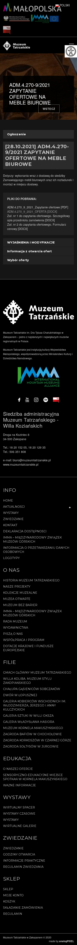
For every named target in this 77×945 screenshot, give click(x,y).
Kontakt (10, 525)
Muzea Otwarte (16, 599)
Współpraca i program (23, 640)
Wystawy (11, 513)
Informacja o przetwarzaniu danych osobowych (36, 550)
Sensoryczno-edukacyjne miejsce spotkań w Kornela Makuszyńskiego (35, 777)
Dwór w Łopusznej (20, 695)
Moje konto (13, 895)
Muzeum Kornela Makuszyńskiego (33, 728)
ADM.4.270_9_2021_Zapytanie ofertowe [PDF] (37, 207)
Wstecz (49, 109)
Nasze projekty (16, 586)
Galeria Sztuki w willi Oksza (28, 716)
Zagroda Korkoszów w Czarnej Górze (37, 740)
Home (8, 500)
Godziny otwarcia (19, 854)
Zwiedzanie (13, 519)
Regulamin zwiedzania (23, 867)
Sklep (8, 889)
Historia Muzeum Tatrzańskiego (31, 580)
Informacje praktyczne (24, 860)
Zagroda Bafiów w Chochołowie (32, 734)
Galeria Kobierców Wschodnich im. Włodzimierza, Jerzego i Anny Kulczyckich (34, 705)
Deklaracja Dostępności (25, 531)
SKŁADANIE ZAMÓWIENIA (23, 907)
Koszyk (9, 901)
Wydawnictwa (15, 627)
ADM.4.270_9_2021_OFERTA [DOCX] (32, 211)
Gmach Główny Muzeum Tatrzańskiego (37, 672)
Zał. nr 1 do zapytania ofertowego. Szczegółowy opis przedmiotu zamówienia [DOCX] (38, 218)
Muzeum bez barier (20, 605)
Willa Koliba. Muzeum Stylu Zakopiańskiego (27, 681)
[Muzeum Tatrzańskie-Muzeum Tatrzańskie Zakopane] (16, 45)
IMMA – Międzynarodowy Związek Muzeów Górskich (32, 539)
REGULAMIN (12, 914)
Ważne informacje (19, 785)
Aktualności (14, 507)
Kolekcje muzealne (20, 593)
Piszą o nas (13, 634)
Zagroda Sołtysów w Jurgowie (31, 746)
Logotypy (11, 558)
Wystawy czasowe (19, 813)
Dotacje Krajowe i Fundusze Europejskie (28, 648)
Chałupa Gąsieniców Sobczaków (31, 689)
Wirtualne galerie (19, 826)
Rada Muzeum (15, 621)
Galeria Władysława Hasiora (28, 722)
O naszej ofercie (18, 769)
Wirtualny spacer (19, 807)
